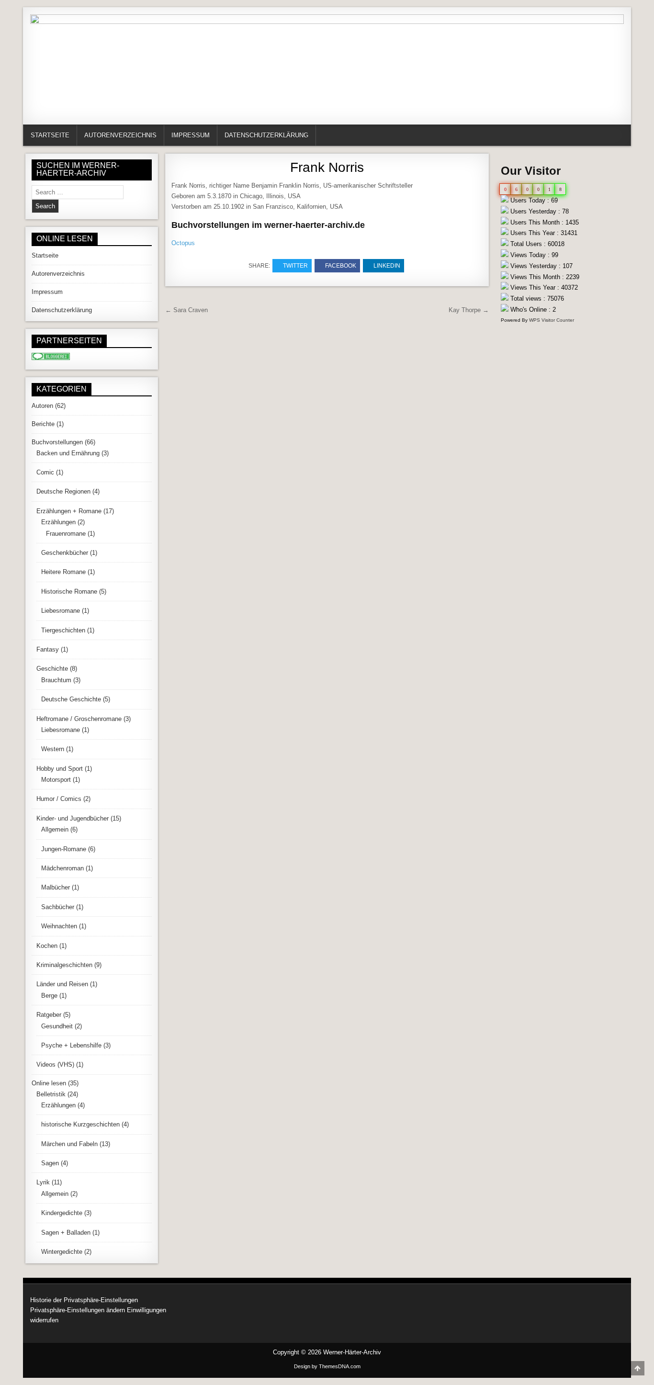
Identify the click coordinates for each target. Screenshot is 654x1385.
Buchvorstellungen (57, 442)
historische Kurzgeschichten (80, 1124)
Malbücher (55, 887)
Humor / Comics (58, 798)
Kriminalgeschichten (64, 964)
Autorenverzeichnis (120, 135)
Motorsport (56, 779)
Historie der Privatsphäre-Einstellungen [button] (84, 1300)
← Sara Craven (186, 310)
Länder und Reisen (62, 984)
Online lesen (49, 1083)
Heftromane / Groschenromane (79, 718)
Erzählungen (58, 522)
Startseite (50, 135)
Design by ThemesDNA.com (327, 1366)
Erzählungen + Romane (68, 511)
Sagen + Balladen (65, 1232)
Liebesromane (60, 610)
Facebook (340, 265)
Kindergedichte (61, 1212)
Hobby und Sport (59, 768)
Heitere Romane (63, 571)
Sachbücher (57, 907)
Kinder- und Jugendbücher (72, 818)
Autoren (42, 405)
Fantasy (47, 649)
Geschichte (52, 668)
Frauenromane (66, 533)
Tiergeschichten (63, 630)
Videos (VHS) (55, 1064)
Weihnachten (59, 926)
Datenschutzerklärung (266, 135)
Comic (45, 472)
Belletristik (51, 1094)
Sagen (50, 1163)
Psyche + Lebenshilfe (71, 1045)
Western (52, 749)
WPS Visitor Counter (551, 320)
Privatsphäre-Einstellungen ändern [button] (77, 1310)
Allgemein (54, 829)
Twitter (295, 265)
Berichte (43, 424)
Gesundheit (57, 1026)
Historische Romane (69, 591)
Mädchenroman (62, 868)
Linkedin (386, 265)
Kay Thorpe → (469, 310)
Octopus (183, 243)
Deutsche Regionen (63, 491)
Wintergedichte (61, 1251)
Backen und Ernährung (68, 453)
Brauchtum (56, 680)
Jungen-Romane (63, 849)
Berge (49, 995)
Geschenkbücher (64, 552)
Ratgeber (48, 1014)
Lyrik (43, 1182)
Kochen (46, 945)
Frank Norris (327, 167)
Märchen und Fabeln (69, 1144)
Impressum (190, 135)
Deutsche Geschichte (71, 699)
